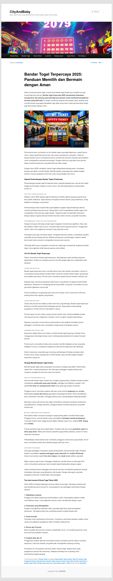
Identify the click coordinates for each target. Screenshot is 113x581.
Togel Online (71, 56)
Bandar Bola (14, 56)
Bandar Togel (26, 56)
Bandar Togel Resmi (80, 561)
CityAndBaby (20, 11)
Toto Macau (82, 56)
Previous (93, 62)
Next (101, 62)
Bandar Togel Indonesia (38, 561)
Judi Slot (48, 56)
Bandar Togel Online (67, 561)
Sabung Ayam (58, 56)
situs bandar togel (59, 563)
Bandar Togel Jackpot (53, 561)
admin (69, 563)
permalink (83, 563)
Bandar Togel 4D (72, 559)
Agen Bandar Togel (61, 559)
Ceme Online (37, 56)
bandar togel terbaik (30, 563)
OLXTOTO (62, 571)
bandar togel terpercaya (45, 563)
